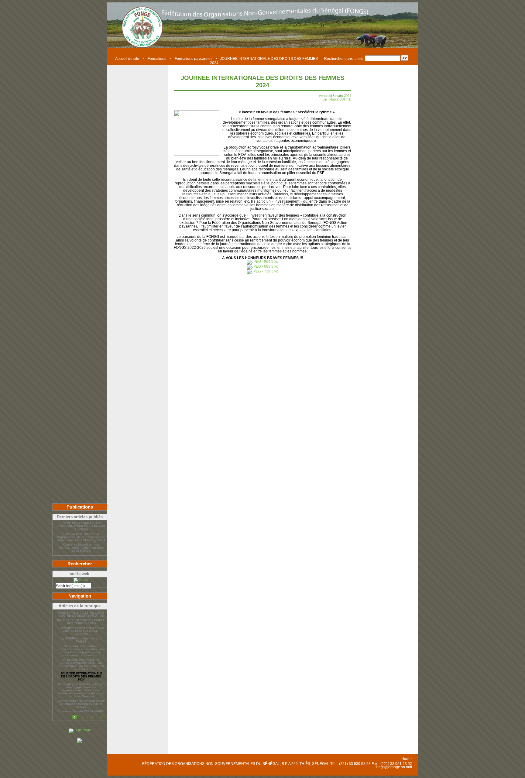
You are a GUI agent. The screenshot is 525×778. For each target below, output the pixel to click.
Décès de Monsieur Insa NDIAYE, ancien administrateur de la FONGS (81, 547)
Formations (157, 59)
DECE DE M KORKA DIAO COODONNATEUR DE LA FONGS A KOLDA (81, 526)
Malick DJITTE (340, 99)
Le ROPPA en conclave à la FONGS (81, 640)
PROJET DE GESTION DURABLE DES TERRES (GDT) (81, 622)
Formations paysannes (193, 59)
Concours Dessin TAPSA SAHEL (81, 711)
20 (92, 717)
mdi (409, 767)
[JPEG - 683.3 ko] (262, 266)
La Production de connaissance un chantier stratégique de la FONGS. (81, 703)
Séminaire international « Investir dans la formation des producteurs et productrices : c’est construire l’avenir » (81, 651)
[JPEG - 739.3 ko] (262, 271)
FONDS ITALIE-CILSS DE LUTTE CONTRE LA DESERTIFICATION (81, 614)
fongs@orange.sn (390, 767)
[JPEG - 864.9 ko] (262, 261)
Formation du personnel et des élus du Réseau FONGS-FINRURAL (81, 631)
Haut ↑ (406, 759)
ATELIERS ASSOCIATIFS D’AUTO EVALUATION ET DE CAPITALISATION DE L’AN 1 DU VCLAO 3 (81, 664)
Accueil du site (127, 59)
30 (102, 717)
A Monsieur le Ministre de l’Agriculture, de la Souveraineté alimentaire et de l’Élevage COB (81, 537)
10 (83, 717)
